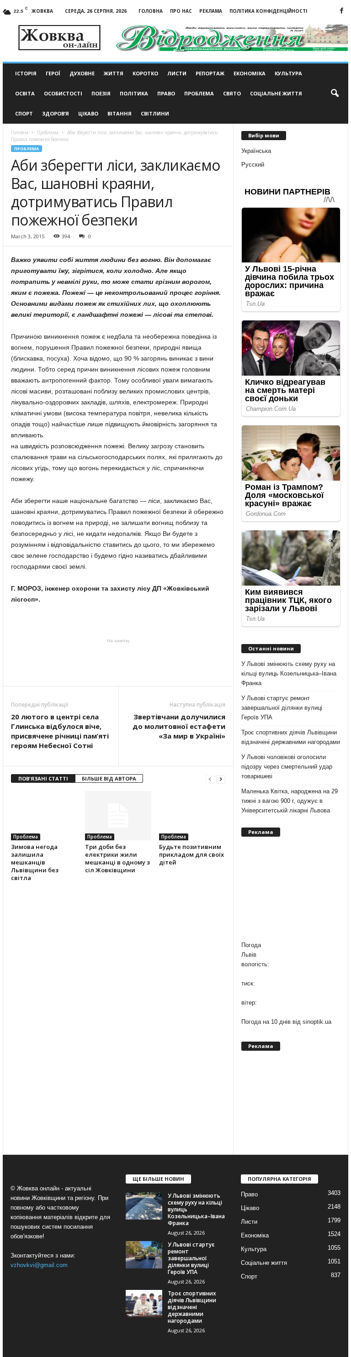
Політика (134, 93)
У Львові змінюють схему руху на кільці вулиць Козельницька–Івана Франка (288, 673)
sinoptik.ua (317, 1021)
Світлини (155, 113)
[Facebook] (341, 11)
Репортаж (210, 73)
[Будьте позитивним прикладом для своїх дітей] (192, 815)
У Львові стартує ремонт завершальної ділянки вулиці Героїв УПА (281, 708)
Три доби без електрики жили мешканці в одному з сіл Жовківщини (117, 858)
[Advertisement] (118, 662)
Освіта (25, 93)
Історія (26, 73)
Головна (150, 11)
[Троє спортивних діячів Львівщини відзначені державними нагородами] (144, 1303)
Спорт (24, 113)
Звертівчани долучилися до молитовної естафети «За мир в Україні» (179, 726)
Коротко (145, 73)
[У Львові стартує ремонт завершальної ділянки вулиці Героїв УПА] (144, 1254)
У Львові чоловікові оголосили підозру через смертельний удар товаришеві (286, 767)
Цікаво (88, 113)
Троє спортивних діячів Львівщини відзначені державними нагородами (290, 737)
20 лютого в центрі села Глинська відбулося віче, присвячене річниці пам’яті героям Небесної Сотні (60, 731)
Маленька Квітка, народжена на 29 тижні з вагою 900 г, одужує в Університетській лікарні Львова (289, 801)
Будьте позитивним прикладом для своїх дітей (191, 854)
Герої (53, 73)
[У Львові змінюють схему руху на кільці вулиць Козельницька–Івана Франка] (144, 1206)
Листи (176, 73)
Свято (232, 93)
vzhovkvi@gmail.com (39, 1265)
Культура (288, 73)
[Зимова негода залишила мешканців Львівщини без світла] (44, 815)
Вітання (119, 113)
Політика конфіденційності (268, 11)
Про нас (181, 11)
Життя (113, 73)
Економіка (250, 73)
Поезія (101, 93)
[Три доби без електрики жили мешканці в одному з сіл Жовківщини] (118, 815)
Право (166, 93)
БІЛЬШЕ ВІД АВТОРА (109, 778)
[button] (334, 94)
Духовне (82, 73)
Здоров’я (55, 113)
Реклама (210, 11)
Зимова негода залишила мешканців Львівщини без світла (34, 862)
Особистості (63, 93)
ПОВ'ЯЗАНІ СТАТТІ (43, 778)
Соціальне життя (276, 93)
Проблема (199, 93)
